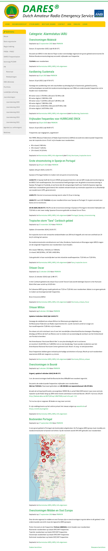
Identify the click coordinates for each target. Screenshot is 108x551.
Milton (81, 359)
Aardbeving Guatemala (41, 71)
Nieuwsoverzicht (19, 24)
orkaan (81, 302)
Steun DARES (34, 24)
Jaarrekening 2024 (13, 107)
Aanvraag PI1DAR (10, 62)
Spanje (81, 215)
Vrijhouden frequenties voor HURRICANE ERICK (54, 118)
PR (5, 67)
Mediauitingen (11, 77)
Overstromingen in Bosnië (43, 364)
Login (85, 24)
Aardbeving (75, 113)
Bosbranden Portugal (40, 419)
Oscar (87, 302)
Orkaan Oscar (36, 267)
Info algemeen (61, 66)
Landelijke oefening (11, 92)
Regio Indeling (9, 46)
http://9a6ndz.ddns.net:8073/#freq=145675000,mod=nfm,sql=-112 (53, 396)
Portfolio (7, 87)
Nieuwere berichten (98, 547)
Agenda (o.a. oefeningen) (13, 127)
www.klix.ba (80, 406)
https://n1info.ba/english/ (38, 409)
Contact (61, 24)
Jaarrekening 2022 (13, 117)
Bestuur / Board (48, 24)
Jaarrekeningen (9, 97)
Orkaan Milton (37, 307)
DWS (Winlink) (9, 82)
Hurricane (74, 155)
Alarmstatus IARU (44, 66)
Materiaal (9, 72)
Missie (6, 36)
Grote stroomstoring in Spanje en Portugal (52, 160)
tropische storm (85, 155)
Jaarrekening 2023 (13, 112)
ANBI (69, 24)
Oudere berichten (35, 547)
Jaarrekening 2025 (13, 102)
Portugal (74, 215)
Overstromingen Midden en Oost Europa (51, 510)
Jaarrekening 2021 (13, 122)
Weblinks (7, 132)
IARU (54, 66)
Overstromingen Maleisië (42, 39)
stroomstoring (89, 215)
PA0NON (60, 43)
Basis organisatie (10, 41)
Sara (73, 262)
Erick (69, 155)
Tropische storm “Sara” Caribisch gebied (51, 220)
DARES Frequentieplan (12, 57)
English (77, 24)
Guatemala (84, 113)
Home (7, 24)
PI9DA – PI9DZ (9, 51)
